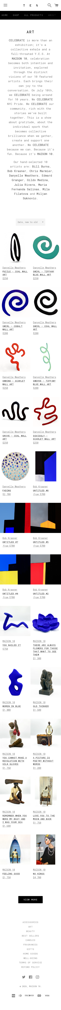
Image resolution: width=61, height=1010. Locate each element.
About (52, 15)
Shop (16, 15)
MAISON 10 (34, 986)
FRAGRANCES (30, 944)
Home (5, 15)
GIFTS (30, 949)
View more (30, 899)
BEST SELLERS (30, 935)
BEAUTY (30, 931)
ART (30, 926)
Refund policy (30, 967)
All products (33, 15)
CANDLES (30, 940)
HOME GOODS (30, 953)
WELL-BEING (31, 958)
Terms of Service (30, 962)
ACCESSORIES (30, 922)
